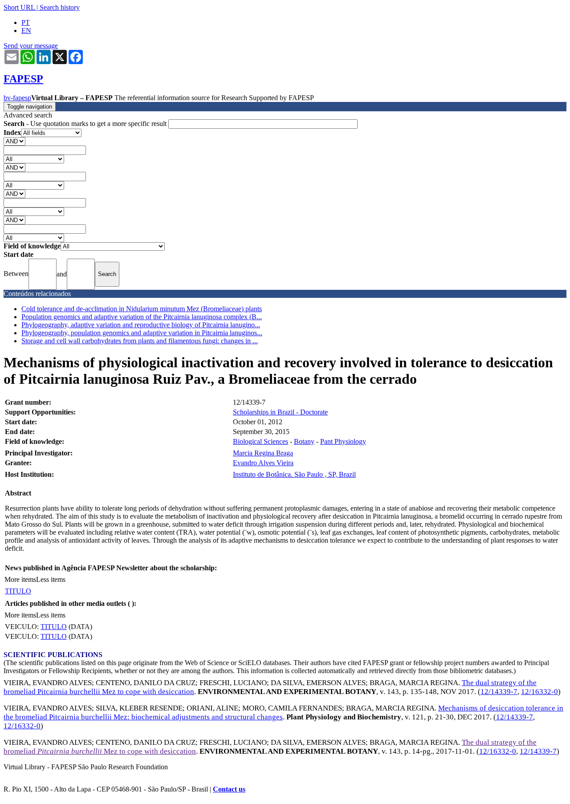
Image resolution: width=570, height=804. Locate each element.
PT (25, 22)
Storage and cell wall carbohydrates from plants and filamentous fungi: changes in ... (139, 341)
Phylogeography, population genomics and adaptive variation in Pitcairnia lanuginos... (141, 333)
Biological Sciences (260, 441)
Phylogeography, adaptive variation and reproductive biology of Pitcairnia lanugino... (140, 325)
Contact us (229, 789)
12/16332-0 (539, 691)
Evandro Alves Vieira (263, 463)
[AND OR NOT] (14, 141)
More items (20, 579)
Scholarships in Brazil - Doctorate (280, 412)
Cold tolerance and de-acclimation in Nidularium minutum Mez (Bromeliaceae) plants (141, 309)
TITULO (18, 591)
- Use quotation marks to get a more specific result (86, 123)
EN (26, 30)
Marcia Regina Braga (263, 453)
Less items (50, 579)
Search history (60, 7)
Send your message (31, 45)
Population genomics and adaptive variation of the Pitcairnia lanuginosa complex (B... (141, 317)
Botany (304, 441)
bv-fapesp (17, 98)
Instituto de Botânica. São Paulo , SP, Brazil (294, 474)
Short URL (19, 7)
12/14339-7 (498, 691)
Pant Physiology (343, 441)
